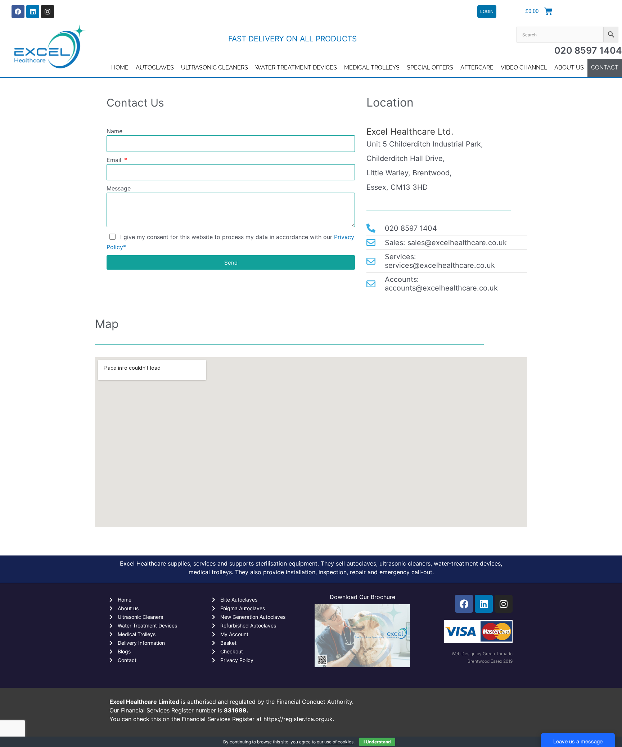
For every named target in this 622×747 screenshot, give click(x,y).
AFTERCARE (476, 67)
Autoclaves (155, 67)
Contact (604, 67)
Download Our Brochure (362, 596)
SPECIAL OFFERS (430, 67)
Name (114, 131)
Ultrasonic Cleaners (214, 67)
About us (569, 67)
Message (119, 188)
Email (115, 159)
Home (120, 67)
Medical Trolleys (372, 67)
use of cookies (338, 741)
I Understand (377, 741)
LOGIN (486, 11)
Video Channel (524, 67)
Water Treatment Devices (296, 67)
